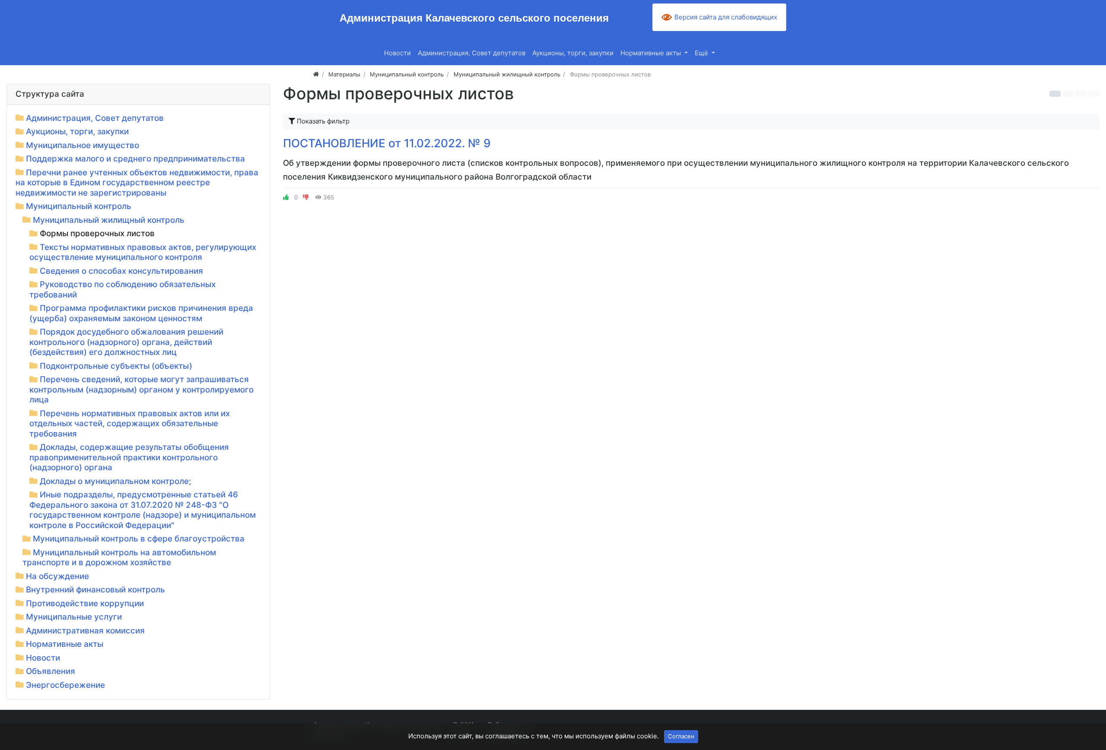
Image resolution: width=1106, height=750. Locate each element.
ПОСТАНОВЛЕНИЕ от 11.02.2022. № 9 (387, 143)
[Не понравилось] (306, 197)
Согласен (681, 736)
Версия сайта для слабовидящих (725, 17)
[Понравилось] (286, 197)
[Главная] (316, 74)
